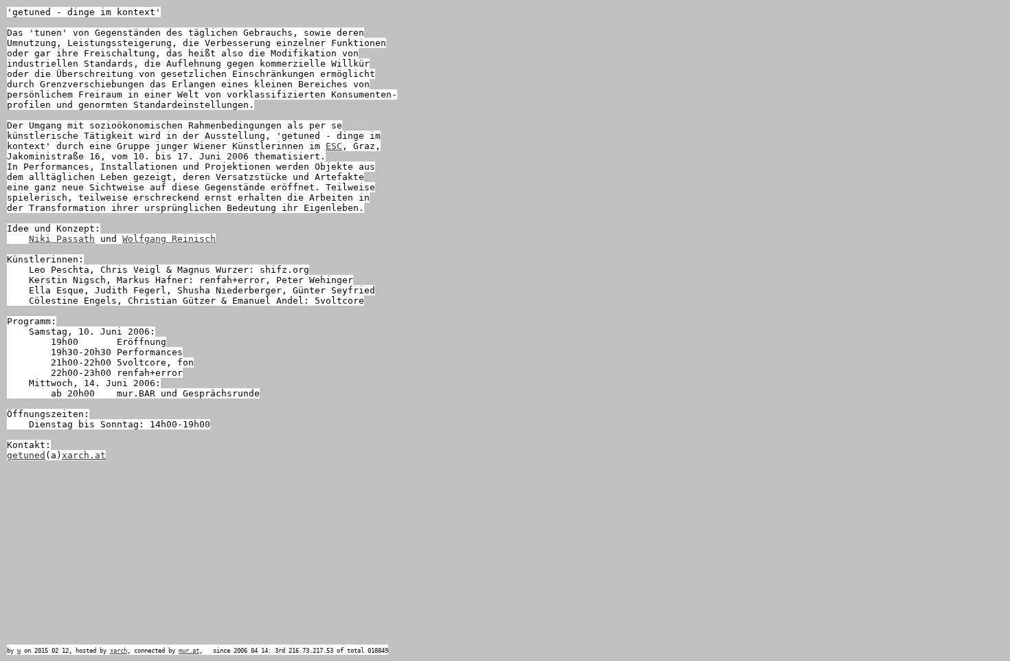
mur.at (189, 650)
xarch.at (84, 455)
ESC (334, 146)
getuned (26, 455)
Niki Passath (62, 239)
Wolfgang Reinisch (169, 239)
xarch (118, 650)
